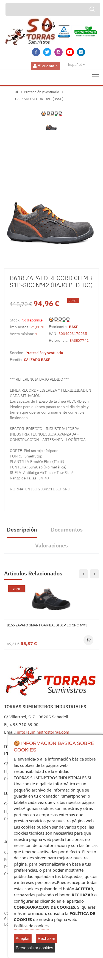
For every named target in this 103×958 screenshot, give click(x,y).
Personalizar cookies (34, 947)
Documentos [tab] (67, 529)
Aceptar (23, 938)
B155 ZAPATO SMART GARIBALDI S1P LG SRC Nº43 (47, 625)
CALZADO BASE (37, 359)
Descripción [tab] (22, 529)
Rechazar (46, 938)
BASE (73, 326)
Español (75, 64)
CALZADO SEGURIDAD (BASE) (39, 99)
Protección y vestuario (41, 92)
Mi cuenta (46, 65)
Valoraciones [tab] (51, 545)
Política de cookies (31, 925)
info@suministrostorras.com (43, 732)
